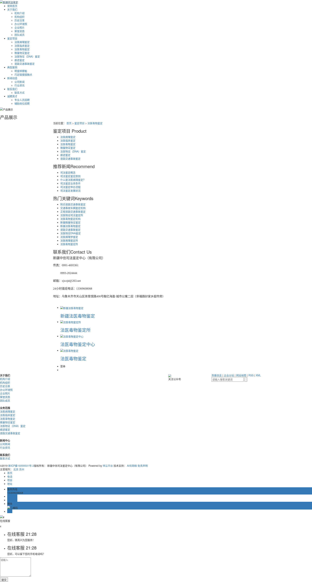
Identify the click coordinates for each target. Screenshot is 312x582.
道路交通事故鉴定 (24, 63)
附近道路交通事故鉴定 (73, 204)
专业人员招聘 (22, 100)
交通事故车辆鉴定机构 (73, 208)
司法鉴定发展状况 (70, 190)
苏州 (21, 469)
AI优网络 (132, 465)
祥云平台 (108, 465)
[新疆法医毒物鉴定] (71, 307)
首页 (69, 123)
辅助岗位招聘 (22, 103)
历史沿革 (19, 20)
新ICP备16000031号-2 (21, 465)
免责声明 (143, 465)
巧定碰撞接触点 (23, 74)
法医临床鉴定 (22, 45)
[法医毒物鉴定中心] (71, 336)
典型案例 (12, 67)
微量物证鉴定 (22, 53)
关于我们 (12, 9)
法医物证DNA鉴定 (70, 233)
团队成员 (19, 35)
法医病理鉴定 (22, 42)
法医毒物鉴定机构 (70, 219)
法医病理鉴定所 (69, 240)
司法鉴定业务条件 (70, 183)
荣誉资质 (19, 31)
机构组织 (19, 16)
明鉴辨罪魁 (20, 71)
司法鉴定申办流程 (70, 187)
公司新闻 (19, 82)
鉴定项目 (12, 38)
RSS (251, 375)
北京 (15, 469)
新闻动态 (12, 78)
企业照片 (19, 27)
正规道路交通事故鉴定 (73, 211)
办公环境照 (20, 24)
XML (258, 375)
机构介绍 (19, 13)
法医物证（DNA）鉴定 (27, 56)
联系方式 (19, 92)
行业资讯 (19, 85)
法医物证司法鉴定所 (71, 215)
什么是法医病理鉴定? (72, 179)
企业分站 (229, 375)
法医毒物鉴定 (22, 49)
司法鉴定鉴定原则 (70, 176)
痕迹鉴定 (19, 60)
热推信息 (217, 375)
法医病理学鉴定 (69, 237)
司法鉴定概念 (67, 172)
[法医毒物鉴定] (69, 350)
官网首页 (12, 6)
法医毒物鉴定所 (69, 244)
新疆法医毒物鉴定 (70, 226)
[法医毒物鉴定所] (70, 322)
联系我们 (12, 89)
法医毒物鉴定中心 (77, 344)
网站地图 (241, 375)
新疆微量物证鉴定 (70, 222)
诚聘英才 (12, 96)
